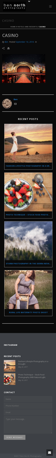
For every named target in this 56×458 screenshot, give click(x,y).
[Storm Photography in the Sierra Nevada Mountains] (28, 240)
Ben (6, 41)
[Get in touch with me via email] (15, 104)
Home (13, 27)
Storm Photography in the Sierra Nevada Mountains (29, 263)
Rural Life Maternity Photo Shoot (28, 312)
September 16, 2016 (25, 41)
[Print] (9, 48)
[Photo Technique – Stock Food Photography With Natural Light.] (28, 192)
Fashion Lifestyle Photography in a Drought (29, 166)
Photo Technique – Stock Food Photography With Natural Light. (29, 215)
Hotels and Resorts (27, 27)
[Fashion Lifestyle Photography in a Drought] (28, 143)
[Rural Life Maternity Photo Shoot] (28, 289)
